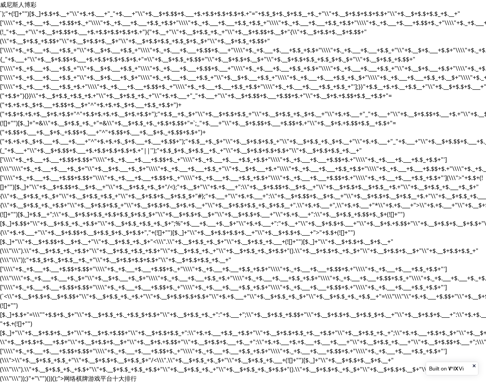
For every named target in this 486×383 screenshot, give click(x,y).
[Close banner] (474, 366)
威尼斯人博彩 (18, 4)
